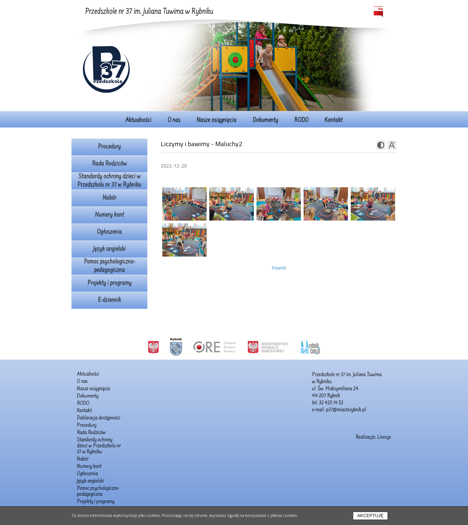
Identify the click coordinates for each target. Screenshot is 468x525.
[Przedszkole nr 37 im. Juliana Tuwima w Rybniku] (106, 91)
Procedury (109, 146)
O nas (174, 120)
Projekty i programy (109, 283)
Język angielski (109, 249)
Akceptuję (370, 515)
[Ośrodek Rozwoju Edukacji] (214, 347)
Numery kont (109, 215)
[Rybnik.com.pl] (310, 347)
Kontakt (334, 120)
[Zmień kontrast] (380, 145)
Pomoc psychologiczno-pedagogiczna (109, 266)
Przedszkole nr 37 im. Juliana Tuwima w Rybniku (149, 12)
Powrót (279, 267)
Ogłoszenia (109, 232)
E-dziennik (109, 300)
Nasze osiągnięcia (216, 120)
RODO (301, 120)
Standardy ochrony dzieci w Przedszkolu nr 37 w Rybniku (109, 181)
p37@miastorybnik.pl (346, 410)
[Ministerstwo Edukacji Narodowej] (268, 347)
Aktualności (138, 120)
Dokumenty (265, 120)
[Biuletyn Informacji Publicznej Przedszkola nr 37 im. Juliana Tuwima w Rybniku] (378, 11)
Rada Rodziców (109, 164)
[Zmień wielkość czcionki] (391, 145)
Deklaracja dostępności (98, 418)
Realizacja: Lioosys (373, 437)
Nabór (109, 198)
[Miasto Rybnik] (176, 347)
